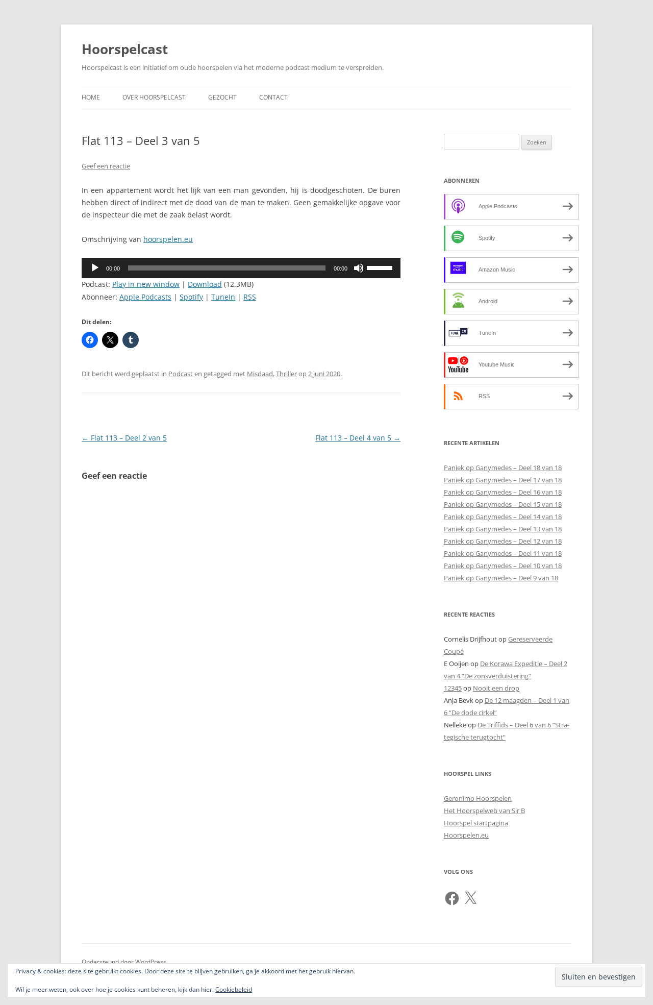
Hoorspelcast (125, 49)
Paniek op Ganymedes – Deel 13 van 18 (503, 528)
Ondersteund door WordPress (124, 962)
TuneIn (223, 297)
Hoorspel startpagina (476, 822)
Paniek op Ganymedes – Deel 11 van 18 (503, 553)
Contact (273, 97)
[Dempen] (359, 268)
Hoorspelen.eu (466, 835)
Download (205, 284)
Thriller (286, 373)
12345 (453, 688)
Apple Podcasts (145, 297)
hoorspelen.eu (168, 239)
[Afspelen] (95, 268)
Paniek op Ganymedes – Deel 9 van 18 (501, 577)
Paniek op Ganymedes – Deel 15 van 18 (503, 504)
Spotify (191, 297)
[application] (241, 268)
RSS (249, 297)
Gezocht (222, 97)
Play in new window (146, 284)
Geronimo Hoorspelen (478, 798)
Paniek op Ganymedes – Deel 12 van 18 (503, 541)
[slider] (381, 267)
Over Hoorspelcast (154, 97)
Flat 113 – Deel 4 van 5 (357, 438)
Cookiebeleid (233, 989)
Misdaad (260, 373)
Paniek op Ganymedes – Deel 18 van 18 (503, 467)
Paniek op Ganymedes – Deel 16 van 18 (503, 492)
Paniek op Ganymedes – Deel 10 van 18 (503, 565)
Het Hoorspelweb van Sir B (484, 810)
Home (91, 97)
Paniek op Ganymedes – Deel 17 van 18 (503, 479)
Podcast (180, 373)
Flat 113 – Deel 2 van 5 (124, 438)
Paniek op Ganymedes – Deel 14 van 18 (503, 516)
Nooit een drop (496, 688)
